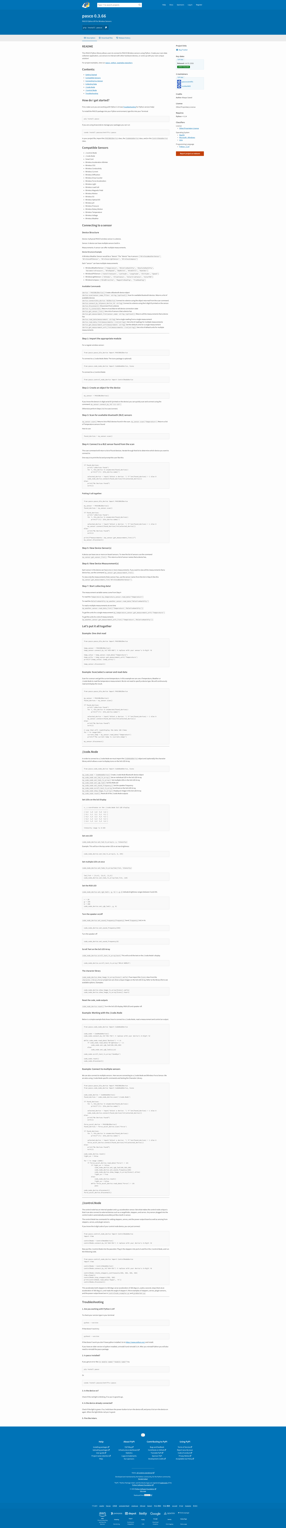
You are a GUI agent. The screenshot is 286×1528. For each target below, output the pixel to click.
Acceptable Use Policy (184, 1459)
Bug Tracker (183, 50)
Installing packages (100, 1447)
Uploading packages (100, 1450)
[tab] (89, 38)
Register (199, 5)
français (108, 1506)
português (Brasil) (124, 1506)
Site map (143, 1491)
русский (174, 1506)
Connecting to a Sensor (94, 81)
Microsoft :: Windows (187, 137)
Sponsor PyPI (157, 1456)
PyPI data (180, 60)
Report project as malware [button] (190, 153)
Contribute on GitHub (156, 1450)
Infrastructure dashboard (128, 1450)
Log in (190, 5)
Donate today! (143, 1479)
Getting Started (91, 75)
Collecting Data (91, 84)
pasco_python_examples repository (118, 63)
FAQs (101, 1459)
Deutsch (149, 1506)
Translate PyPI (156, 1453)
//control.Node (91, 90)
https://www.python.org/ (135, 1342)
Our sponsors (129, 1459)
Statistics (129, 1453)
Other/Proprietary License (189, 128)
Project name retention (100, 1456)
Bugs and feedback (157, 1447)
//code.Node (90, 87)
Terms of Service (184, 1447)
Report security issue (185, 1450)
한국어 (195, 1506)
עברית (181, 1506)
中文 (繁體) (166, 1506)
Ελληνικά (142, 1506)
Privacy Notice (184, 1456)
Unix (181, 140)
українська (134, 1506)
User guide (100, 1453)
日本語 (115, 1506)
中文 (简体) (157, 1506)
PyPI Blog (128, 1447)
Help (164, 5)
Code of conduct (184, 1453)
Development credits (156, 1459)
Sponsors (180, 5)
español (101, 1506)
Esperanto (188, 1506)
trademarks (163, 1483)
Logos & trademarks (129, 1456)
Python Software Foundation (142, 1485)
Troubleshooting (91, 93)
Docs (171, 5)
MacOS (182, 135)
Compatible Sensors (93, 78)
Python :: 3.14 (184, 146)
